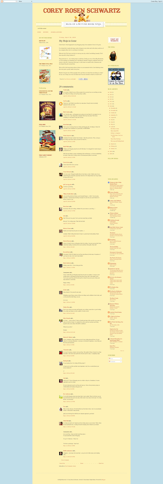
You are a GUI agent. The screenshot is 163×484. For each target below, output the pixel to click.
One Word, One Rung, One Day (116, 322)
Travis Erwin (66, 162)
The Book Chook (114, 298)
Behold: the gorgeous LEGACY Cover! (114, 307)
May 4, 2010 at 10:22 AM (69, 332)
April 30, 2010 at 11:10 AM (69, 107)
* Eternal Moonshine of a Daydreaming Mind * (116, 339)
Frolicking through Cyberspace (114, 220)
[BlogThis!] (81, 79)
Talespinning (113, 263)
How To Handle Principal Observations (115, 241)
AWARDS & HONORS (56, 32)
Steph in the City (114, 329)
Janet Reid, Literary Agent (116, 227)
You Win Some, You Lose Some (117, 135)
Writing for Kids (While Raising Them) (115, 183)
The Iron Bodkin (114, 246)
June (112, 122)
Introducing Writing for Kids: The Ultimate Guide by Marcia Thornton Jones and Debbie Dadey (116, 332)
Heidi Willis (66, 146)
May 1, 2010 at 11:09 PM (69, 258)
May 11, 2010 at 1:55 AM (69, 426)
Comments (112, 361)
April (112, 126)
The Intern (112, 233)
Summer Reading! (114, 223)
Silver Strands (66, 318)
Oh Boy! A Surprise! (115, 133)
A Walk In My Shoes (115, 316)
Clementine (66, 350)
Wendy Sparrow (67, 135)
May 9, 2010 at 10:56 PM (69, 415)
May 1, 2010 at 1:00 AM (68, 247)
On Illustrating (113, 209)
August (113, 117)
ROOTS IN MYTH (114, 269)
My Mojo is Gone (115, 128)
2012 (111, 101)
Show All (122, 350)
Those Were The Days (116, 139)
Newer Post (62, 463)
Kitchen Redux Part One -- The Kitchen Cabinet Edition (116, 293)
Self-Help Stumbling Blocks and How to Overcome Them (116, 234)
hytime (65, 290)
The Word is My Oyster (115, 258)
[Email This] (80, 79)
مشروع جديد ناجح (67, 184)
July (112, 119)
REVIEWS (45, 32)
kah (64, 216)
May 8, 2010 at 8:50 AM (68, 373)
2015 (111, 94)
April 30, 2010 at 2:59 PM (69, 166)
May (112, 124)
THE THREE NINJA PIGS (45, 64)
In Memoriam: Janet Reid (115, 228)
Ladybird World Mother (116, 312)
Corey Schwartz (67, 172)
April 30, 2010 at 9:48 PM (69, 236)
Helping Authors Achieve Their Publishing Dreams (115, 215)
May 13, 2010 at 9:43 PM (69, 456)
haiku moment (113, 264)
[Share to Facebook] (85, 79)
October (113, 112)
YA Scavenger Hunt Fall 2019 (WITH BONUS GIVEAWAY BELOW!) (116, 272)
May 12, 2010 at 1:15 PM (69, 445)
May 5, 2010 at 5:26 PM (68, 355)
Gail (64, 378)
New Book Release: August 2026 (116, 202)
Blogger (103, 479)
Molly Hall (65, 421)
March (112, 144)
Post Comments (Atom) (70, 466)
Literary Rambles (114, 192)
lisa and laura (66, 252)
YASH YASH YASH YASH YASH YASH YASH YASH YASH (116, 281)
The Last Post (113, 299)
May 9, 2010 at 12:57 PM (69, 401)
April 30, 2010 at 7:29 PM (69, 223)
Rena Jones (66, 206)
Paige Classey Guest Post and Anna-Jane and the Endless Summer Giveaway (116, 195)
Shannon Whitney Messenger (114, 304)
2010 (111, 106)
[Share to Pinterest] (87, 79)
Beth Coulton (66, 112)
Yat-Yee (65, 101)
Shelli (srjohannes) (67, 450)
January (113, 148)
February (113, 146)
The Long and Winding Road (117, 141)
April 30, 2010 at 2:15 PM (69, 157)
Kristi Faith (66, 124)
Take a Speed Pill (114, 131)
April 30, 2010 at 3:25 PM (69, 189)
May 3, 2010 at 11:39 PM (69, 302)
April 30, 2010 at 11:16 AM (69, 119)
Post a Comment (65, 460)
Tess (64, 406)
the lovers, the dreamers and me (115, 278)
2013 (111, 99)
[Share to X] (83, 79)
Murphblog (112, 239)
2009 (111, 151)
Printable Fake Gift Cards (115, 248)
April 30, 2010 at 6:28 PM (69, 201)
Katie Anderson (67, 263)
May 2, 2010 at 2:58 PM (68, 284)
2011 (111, 104)
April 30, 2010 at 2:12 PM (69, 141)
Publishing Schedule (114, 347)
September (113, 115)
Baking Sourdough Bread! (116, 259)
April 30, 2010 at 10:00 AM (69, 96)
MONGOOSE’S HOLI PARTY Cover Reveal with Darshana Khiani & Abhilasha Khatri (116, 187)
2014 (111, 97)
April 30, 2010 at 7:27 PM (69, 210)
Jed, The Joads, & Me (114, 325)
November (113, 110)
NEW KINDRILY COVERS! (116, 341)
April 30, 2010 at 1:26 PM (69, 130)
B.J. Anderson (66, 394)
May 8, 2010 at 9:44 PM (68, 389)
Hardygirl (65, 361)
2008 (111, 153)
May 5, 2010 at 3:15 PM (68, 344)
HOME (39, 32)
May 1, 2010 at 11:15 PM (69, 267)
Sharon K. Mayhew (68, 337)
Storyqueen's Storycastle (116, 252)
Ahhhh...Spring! (113, 318)
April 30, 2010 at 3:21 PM (69, 179)
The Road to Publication (116, 291)
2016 (111, 92)
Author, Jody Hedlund (115, 200)
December (113, 108)
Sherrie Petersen (67, 241)
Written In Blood (114, 213)
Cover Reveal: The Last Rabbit (116, 253)
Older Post (101, 463)
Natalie (65, 90)
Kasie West (112, 346)
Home (81, 463)
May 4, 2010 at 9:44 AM (68, 313)
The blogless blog (114, 287)
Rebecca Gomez (67, 228)
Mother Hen (66, 307)
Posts (111, 358)
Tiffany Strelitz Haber (68, 194)
